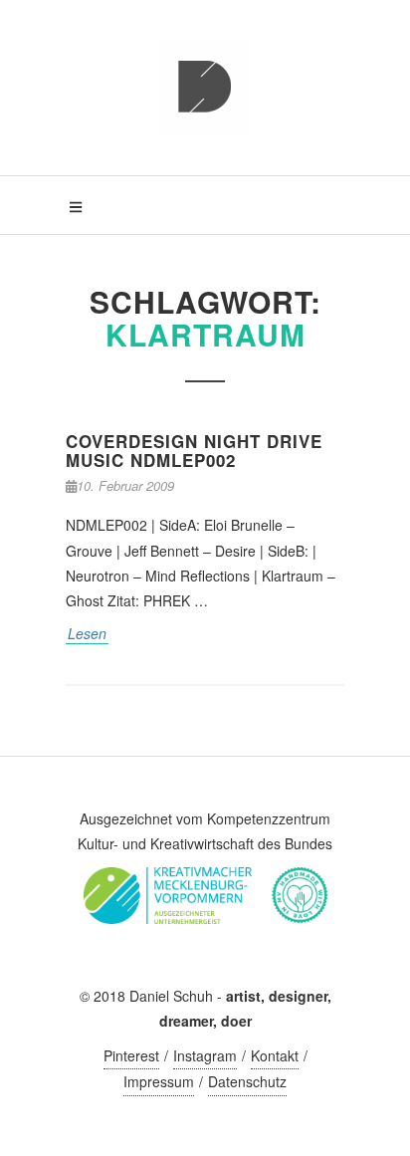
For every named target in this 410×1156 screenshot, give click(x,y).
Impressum (158, 1081)
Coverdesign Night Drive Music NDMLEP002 (194, 450)
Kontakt (275, 1055)
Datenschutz (247, 1081)
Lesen (87, 633)
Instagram (205, 1055)
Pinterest (131, 1055)
